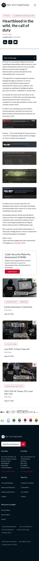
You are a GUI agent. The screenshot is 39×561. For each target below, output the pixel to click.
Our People (24, 492)
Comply (3, 496)
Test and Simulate (7, 483)
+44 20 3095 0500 (7, 471)
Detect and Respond (8, 487)
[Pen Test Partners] (15, 5)
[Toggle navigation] (35, 5)
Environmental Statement (9, 526)
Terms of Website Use (25, 526)
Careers (23, 496)
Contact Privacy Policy (23, 530)
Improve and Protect (8, 492)
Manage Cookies (6, 532)
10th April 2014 (19, 243)
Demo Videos (5, 515)
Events (3, 519)
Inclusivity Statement (8, 530)
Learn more (12, 271)
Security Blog (5, 510)
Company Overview (27, 483)
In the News (25, 487)
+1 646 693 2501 (27, 471)
